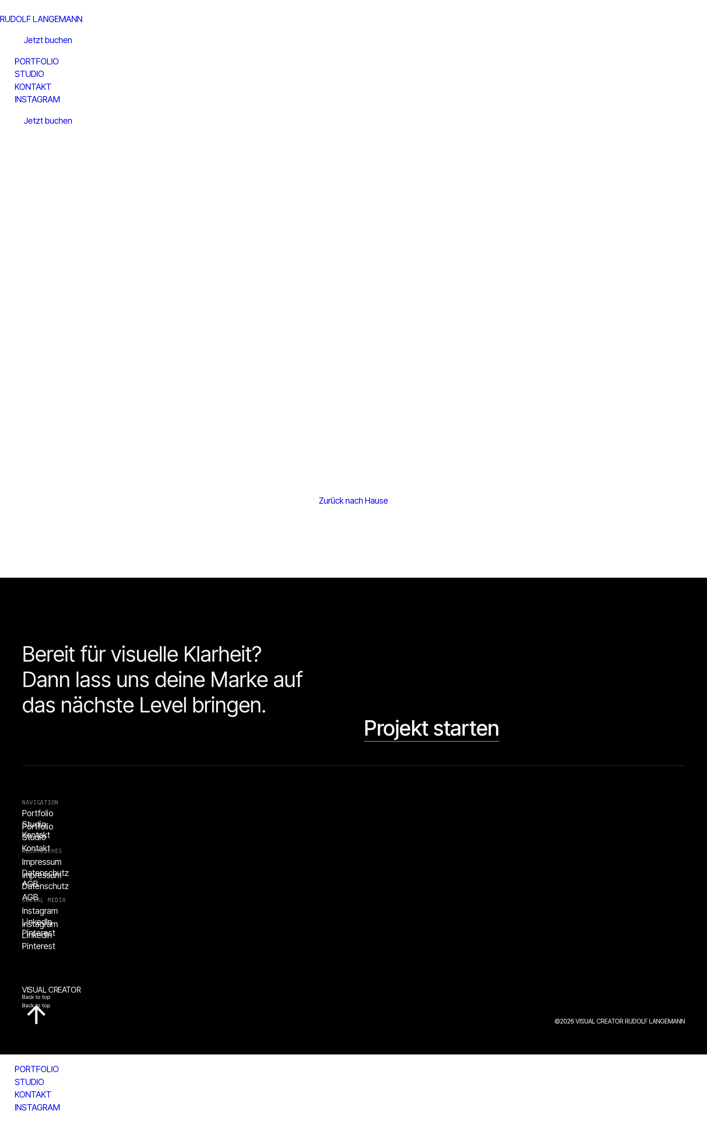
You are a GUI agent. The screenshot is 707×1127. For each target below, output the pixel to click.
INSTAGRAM (37, 1107)
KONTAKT (33, 1094)
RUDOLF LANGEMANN (41, 19)
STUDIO (29, 1082)
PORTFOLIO (37, 1069)
